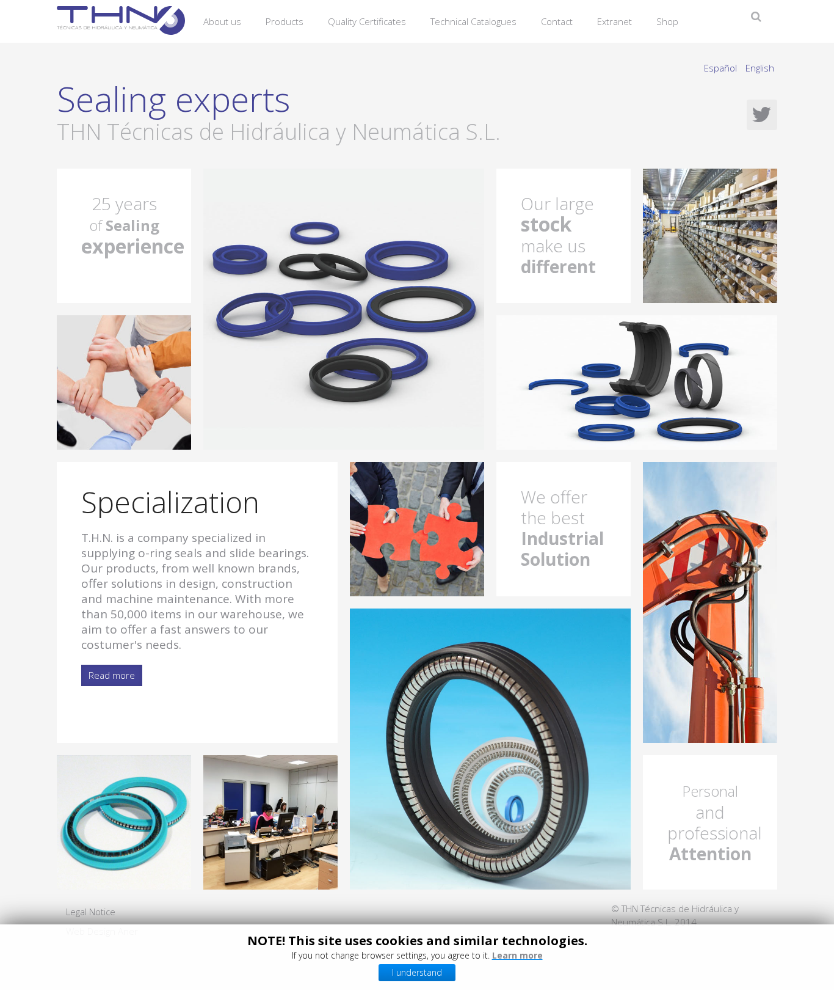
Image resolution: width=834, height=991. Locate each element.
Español (721, 68)
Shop (667, 21)
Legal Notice (90, 911)
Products (284, 21)
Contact (557, 21)
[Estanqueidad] (343, 308)
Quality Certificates (367, 21)
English (759, 68)
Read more (112, 675)
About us (222, 21)
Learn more (517, 955)
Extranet (614, 21)
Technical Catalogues (473, 21)
